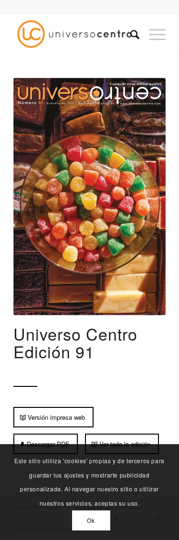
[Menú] (152, 34)
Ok (91, 520)
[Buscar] (130, 34)
